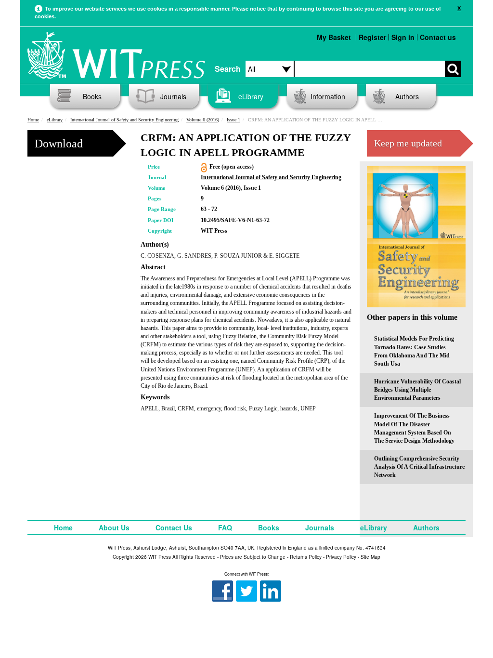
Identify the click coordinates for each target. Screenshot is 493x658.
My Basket (334, 37)
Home (33, 119)
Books (92, 96)
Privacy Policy (341, 556)
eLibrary (250, 96)
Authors (407, 96)
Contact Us (174, 527)
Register (372, 37)
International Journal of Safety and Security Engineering (124, 119)
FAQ (225, 527)
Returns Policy (306, 556)
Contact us (438, 37)
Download (59, 143)
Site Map (370, 556)
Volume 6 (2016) (202, 119)
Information (328, 96)
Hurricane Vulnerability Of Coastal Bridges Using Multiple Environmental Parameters (417, 389)
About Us (114, 527)
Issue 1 (233, 119)
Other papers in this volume (412, 317)
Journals (173, 96)
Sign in (403, 37)
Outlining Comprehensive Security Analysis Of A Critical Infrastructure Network (419, 466)
